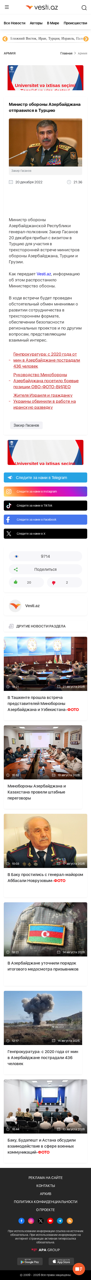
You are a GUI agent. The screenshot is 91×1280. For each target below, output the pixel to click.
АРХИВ (45, 1194)
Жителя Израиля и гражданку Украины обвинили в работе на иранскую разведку (44, 401)
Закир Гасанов (26, 425)
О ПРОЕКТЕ (45, 1210)
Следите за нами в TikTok (34, 505)
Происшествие (76, 23)
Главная (66, 53)
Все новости (14, 23)
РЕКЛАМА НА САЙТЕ (46, 1178)
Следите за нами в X (31, 533)
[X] (41, 1221)
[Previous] (5, 39)
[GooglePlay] (30, 1261)
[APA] (45, 1250)
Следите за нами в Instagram (37, 491)
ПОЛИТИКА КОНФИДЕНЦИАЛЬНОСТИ (45, 1202)
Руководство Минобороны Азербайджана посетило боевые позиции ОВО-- (46, 380)
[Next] (86, 39)
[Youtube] (50, 1221)
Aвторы (36, 23)
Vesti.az (44, 273)
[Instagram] (31, 1221)
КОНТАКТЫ (45, 1186)
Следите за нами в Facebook (36, 519)
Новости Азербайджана (28, 38)
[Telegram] (60, 1221)
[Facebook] (21, 1221)
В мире (53, 23)
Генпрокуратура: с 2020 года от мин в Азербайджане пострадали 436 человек (46, 360)
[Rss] (70, 1221)
